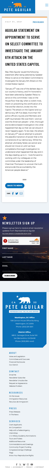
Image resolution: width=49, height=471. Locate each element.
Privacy (29, 467)
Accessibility (18, 467)
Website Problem (15, 386)
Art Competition (15, 427)
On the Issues (14, 396)
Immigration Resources (18, 399)
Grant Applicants (15, 425)
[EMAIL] (21, 193)
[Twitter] (20, 464)
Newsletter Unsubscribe (18, 380)
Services (15, 421)
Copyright (39, 467)
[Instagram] (28, 464)
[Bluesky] (24, 464)
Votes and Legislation (17, 356)
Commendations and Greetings (21, 444)
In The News (13, 415)
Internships (13, 433)
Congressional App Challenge (20, 450)
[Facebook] (16, 464)
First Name (7, 248)
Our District (13, 365)
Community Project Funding (20, 447)
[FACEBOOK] (13, 193)
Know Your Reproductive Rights (21, 455)
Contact (14, 371)
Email (5, 266)
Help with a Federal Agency (19, 430)
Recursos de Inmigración (18, 402)
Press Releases (14, 412)
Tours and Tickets (15, 439)
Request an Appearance (18, 383)
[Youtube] (32, 464)
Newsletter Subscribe (17, 378)
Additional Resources (17, 441)
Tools (7, 467)
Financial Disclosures (17, 362)
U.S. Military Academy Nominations (22, 436)
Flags (11, 453)
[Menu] (47, 5)
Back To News (14, 185)
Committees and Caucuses (19, 359)
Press (13, 408)
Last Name (7, 257)
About (13, 353)
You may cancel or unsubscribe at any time (16, 233)
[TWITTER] (16, 193)
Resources (16, 392)
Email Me (12, 375)
